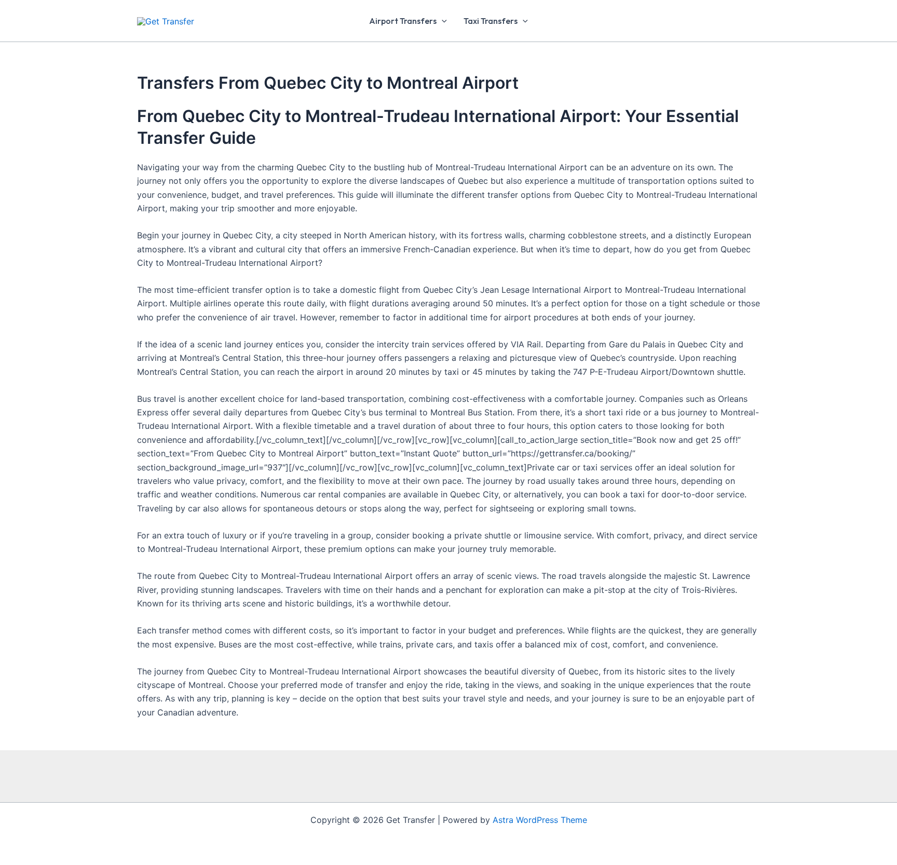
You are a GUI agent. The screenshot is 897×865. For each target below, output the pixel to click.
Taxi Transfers (491, 21)
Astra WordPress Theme (540, 820)
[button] (442, 21)
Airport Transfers (403, 21)
